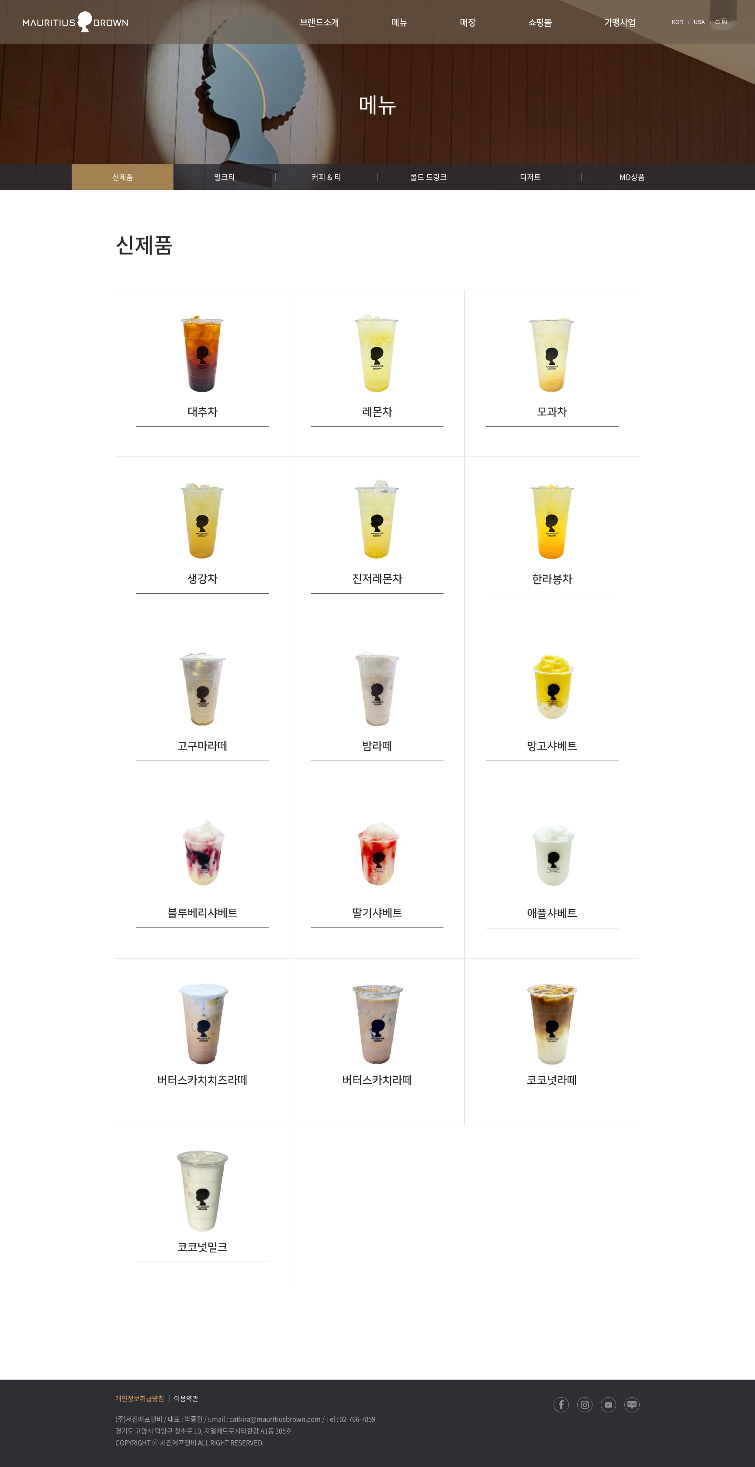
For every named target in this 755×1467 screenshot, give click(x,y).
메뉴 (399, 23)
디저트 (530, 176)
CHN (721, 22)
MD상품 (632, 176)
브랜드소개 (319, 23)
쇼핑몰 (540, 23)
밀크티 (224, 176)
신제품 (122, 176)
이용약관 (186, 1398)
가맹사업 (620, 23)
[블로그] (632, 1405)
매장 (468, 23)
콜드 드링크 (428, 176)
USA (699, 22)
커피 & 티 (326, 176)
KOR (677, 22)
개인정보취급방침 (139, 1398)
